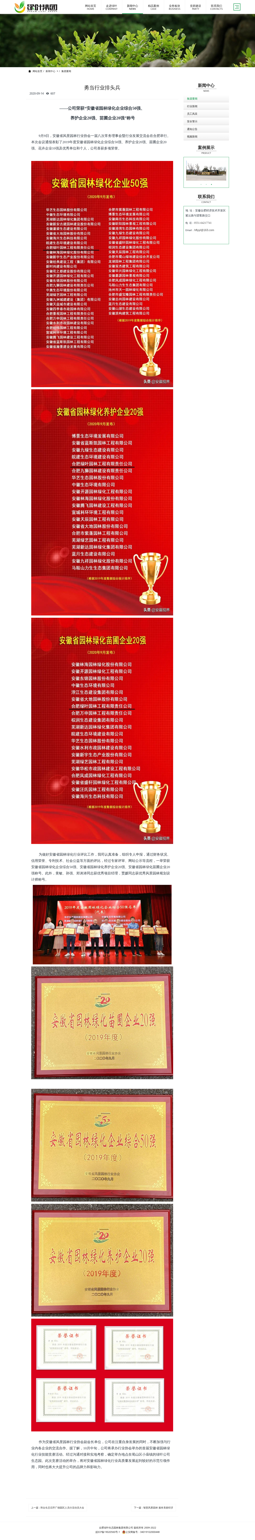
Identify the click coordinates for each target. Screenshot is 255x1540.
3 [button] (211, 184)
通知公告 (192, 129)
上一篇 (57, 1507)
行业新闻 (192, 106)
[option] (206, 171)
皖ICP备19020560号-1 (108, 1532)
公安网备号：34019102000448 (143, 1532)
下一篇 (153, 1507)
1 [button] (201, 184)
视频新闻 (192, 136)
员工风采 (192, 113)
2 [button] (206, 184)
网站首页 (37, 71)
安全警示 (192, 121)
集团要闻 (66, 71)
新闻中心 (51, 71)
